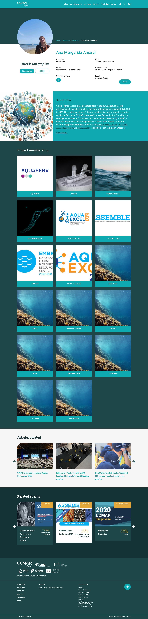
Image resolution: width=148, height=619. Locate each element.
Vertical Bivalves (113, 194)
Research (77, 4)
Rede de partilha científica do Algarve (72, 323)
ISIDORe (74, 194)
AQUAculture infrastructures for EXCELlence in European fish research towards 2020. (72, 275)
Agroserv (122, 124)
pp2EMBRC (113, 284)
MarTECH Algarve (35, 239)
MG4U (35, 374)
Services (87, 4)
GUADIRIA (35, 419)
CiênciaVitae (27, 71)
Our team (75, 40)
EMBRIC (35, 329)
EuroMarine (74, 419)
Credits (128, 616)
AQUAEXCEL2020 (74, 284)
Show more (61, 132)
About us (68, 4)
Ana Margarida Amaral (76, 52)
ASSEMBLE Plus (113, 239)
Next (133, 461)
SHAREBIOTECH (74, 374)
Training (105, 4)
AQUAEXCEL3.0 (109, 124)
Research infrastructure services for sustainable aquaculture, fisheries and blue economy (33, 185)
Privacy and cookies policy (117, 616)
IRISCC (70, 128)
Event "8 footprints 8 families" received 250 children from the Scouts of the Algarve (111, 476)
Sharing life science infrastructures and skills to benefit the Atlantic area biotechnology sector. (73, 365)
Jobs (45, 587)
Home (58, 40)
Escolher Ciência (74, 329)
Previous (14, 461)
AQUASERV (84, 128)
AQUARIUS (61, 128)
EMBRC (113, 329)
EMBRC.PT (23, 278)
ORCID (42, 71)
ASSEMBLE (113, 374)
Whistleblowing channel (56, 587)
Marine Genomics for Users (29, 368)
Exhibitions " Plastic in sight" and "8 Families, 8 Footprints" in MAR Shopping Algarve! (72, 476)
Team (40, 587)
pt (125, 4)
